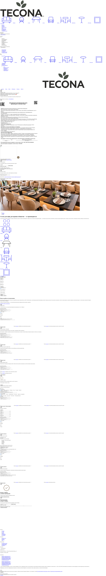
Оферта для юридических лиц (6, 556)
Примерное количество (3, 319)
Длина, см (1, 279)
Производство (4, 29)
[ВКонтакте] (0, 35)
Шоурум (3, 25)
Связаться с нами (4, 52)
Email (1, 452)
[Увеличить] (10, 411)
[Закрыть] (1, 91)
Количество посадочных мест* (4, 392)
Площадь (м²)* (2, 391)
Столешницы (4, 534)
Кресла (3, 533)
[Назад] (2, 212)
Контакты (3, 545)
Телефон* (1, 351)
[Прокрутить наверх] (1, 570)
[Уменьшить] (1, 411)
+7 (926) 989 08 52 (2, 34)
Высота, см (1, 284)
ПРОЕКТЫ (3, 64)
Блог (2, 540)
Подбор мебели (4, 27)
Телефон (1, 164)
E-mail (1, 175)
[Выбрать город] (0, 37)
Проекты (3, 26)
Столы (3, 532)
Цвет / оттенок (2, 445)
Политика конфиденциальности (6, 557)
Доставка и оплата (6, 67)
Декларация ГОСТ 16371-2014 (6, 559)
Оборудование (4, 28)
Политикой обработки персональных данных (43, 571)
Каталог (3, 213)
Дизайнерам (3, 30)
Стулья (3, 531)
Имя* (1, 174)
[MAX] (2, 35)
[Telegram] (1, 35)
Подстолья (3, 535)
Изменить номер (10, 165)
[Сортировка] (1, 277)
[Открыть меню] (1, 90)
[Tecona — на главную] (21, 16)
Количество (2, 415)
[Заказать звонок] (0, 54)
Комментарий (2, 337)
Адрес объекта (2, 336)
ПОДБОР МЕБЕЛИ (5, 65)
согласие (17, 326)
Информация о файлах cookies (6, 558)
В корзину (1, 575)
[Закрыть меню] (43, 16)
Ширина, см (2, 281)
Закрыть (2, 294)
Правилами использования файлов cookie (56, 571)
